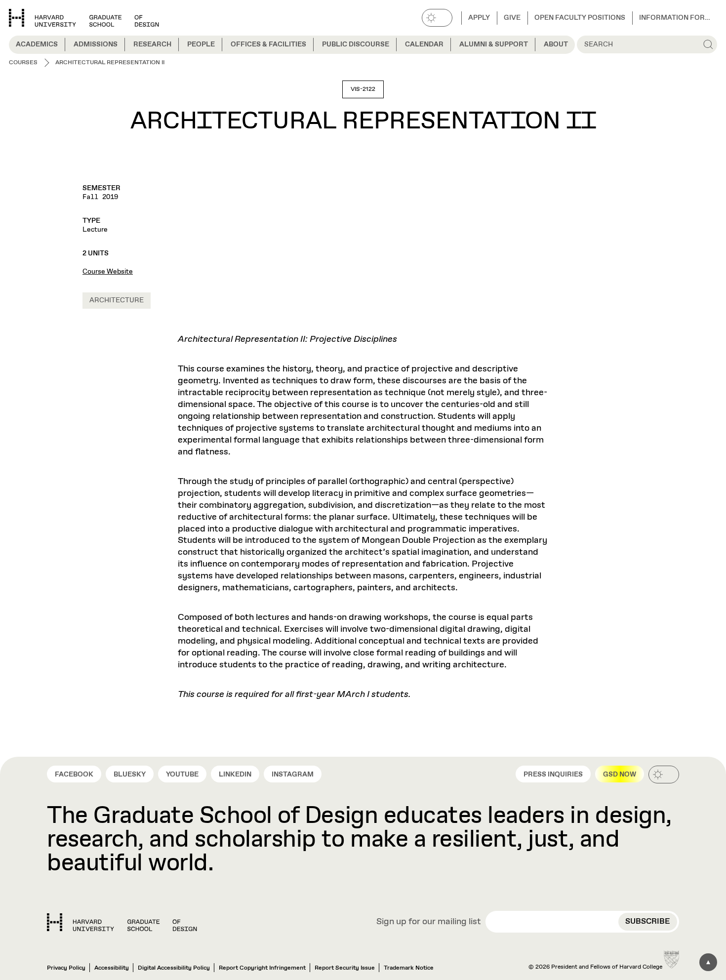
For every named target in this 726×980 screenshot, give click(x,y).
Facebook (74, 774)
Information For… (674, 17)
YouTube (182, 774)
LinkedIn (235, 774)
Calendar (424, 44)
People (201, 44)
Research (152, 44)
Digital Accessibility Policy (174, 968)
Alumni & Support (493, 44)
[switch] (437, 18)
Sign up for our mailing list (428, 922)
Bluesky (130, 774)
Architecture (116, 300)
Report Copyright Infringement (262, 968)
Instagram (293, 774)
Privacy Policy (66, 968)
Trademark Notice (409, 968)
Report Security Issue (345, 968)
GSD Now (619, 774)
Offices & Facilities (268, 44)
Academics (37, 44)
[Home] (122, 922)
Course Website (107, 271)
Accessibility (111, 968)
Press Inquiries (553, 774)
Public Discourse (355, 44)
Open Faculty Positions (579, 17)
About (556, 44)
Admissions (96, 44)
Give (512, 17)
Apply (479, 17)
